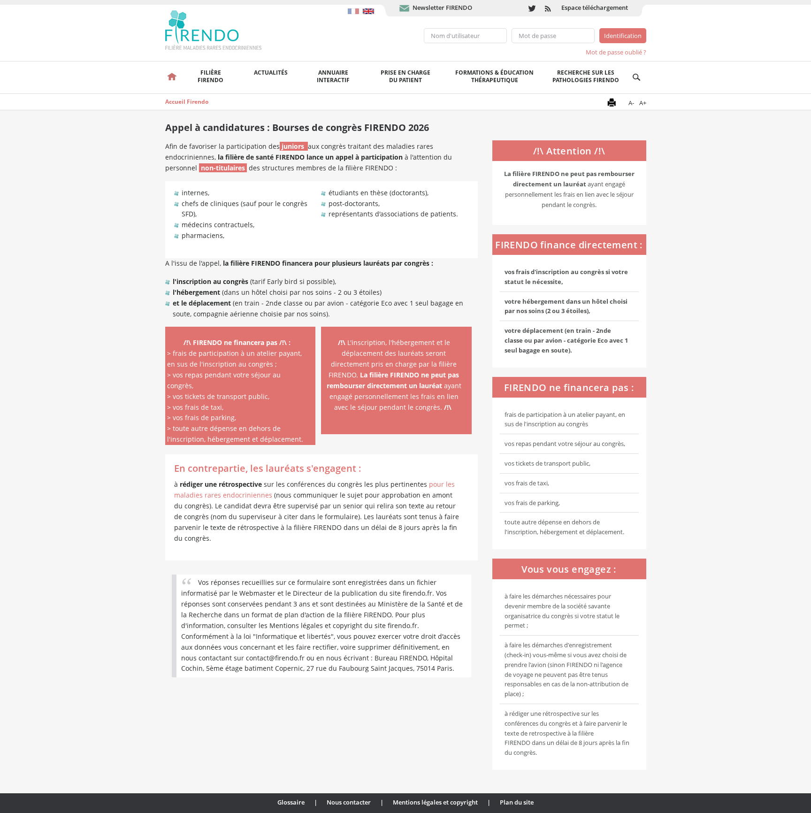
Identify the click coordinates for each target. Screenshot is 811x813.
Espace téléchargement (594, 7)
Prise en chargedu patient (405, 76)
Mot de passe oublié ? (616, 52)
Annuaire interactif (333, 76)
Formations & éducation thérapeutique (494, 76)
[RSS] (548, 8)
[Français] (355, 6)
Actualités (271, 73)
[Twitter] (532, 8)
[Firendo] (222, 29)
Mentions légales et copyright (435, 802)
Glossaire (291, 802)
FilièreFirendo (210, 76)
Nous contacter (349, 802)
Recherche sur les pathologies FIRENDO (585, 76)
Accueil (172, 77)
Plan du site (517, 802)
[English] (369, 6)
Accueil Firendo (186, 102)
